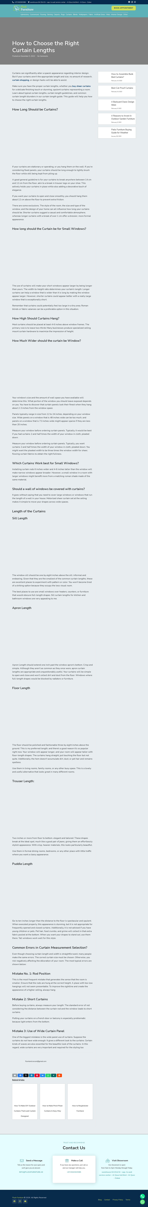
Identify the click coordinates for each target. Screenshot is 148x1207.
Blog (100, 1200)
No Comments (42, 56)
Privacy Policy (118, 1200)
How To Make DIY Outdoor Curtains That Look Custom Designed (25, 1111)
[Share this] (20, 1075)
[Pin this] (37, 1075)
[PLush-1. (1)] (23, 8)
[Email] (25, 1201)
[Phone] (142, 1196)
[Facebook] (129, 2)
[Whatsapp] (142, 1202)
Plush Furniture (18, 1197)
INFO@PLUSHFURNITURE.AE (31, 1172)
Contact (107, 1200)
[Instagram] (132, 2)
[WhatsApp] (135, 2)
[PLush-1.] (74, 1198)
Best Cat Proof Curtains (122, 88)
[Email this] (14, 1075)
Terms (128, 1200)
